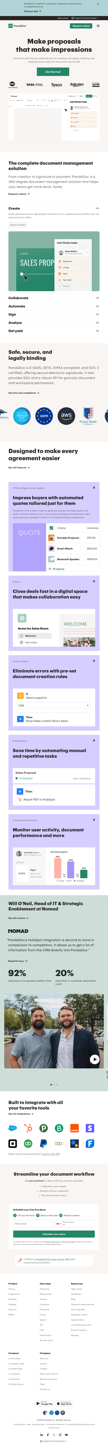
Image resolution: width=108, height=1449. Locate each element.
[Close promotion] (98, 3)
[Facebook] (48, 1435)
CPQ (42, 1330)
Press (42, 1384)
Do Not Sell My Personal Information (80, 1424)
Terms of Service (52, 1242)
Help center (62, 18)
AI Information (54, 1428)
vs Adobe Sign (15, 1368)
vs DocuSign (14, 1358)
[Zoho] (59, 1143)
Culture (43, 1363)
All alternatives (15, 1384)
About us (44, 1358)
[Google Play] (44, 1403)
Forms (43, 1314)
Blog (73, 1299)
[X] (54, 1435)
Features (12, 1299)
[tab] (51, 1084)
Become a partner (48, 1379)
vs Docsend (14, 1379)
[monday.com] (59, 1128)
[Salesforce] (12, 1128)
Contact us (45, 1389)
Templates (76, 1294)
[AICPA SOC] (51, 1413)
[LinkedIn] (41, 1435)
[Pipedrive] (43, 1128)
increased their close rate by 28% (52, 1259)
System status (77, 1320)
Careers (43, 1368)
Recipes (74, 1335)
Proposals (44, 1289)
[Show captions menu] (91, 138)
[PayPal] (43, 1143)
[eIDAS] (62, 1413)
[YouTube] (66, 1435)
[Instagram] (60, 1435)
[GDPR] (57, 1413)
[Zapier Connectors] (74, 1128)
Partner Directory (79, 1330)
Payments (44, 1309)
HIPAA (11, 1314)
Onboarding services (81, 1325)
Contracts (44, 1304)
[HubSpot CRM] (28, 1128)
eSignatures (45, 1294)
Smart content (18, 224)
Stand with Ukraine (49, 1374)
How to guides (78, 1309)
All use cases (46, 1340)
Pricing (11, 1289)
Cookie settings (38, 1424)
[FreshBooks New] (90, 1143)
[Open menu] (98, 26)
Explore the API (50, 1153)
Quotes (43, 1299)
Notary (43, 1320)
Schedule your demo (54, 1234)
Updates (12, 1304)
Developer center (79, 1314)
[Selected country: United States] (59, 1224)
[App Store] (64, 1403)
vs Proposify (14, 1374)
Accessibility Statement (55, 1424)
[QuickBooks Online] (28, 1143)
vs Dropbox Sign (16, 1363)
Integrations (14, 1294)
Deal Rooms (45, 1335)
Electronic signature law (82, 1304)
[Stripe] (90, 1128)
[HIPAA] (45, 1413)
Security (12, 1309)
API (41, 1325)
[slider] (54, 138)
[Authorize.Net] (74, 1143)
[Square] (12, 1143)
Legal (28, 1424)
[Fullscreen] (97, 138)
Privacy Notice (69, 1242)
